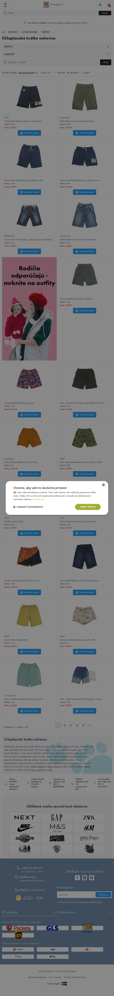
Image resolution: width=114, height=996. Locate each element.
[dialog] (57, 498)
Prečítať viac (38, 499)
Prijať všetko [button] (87, 507)
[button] (28, 507)
